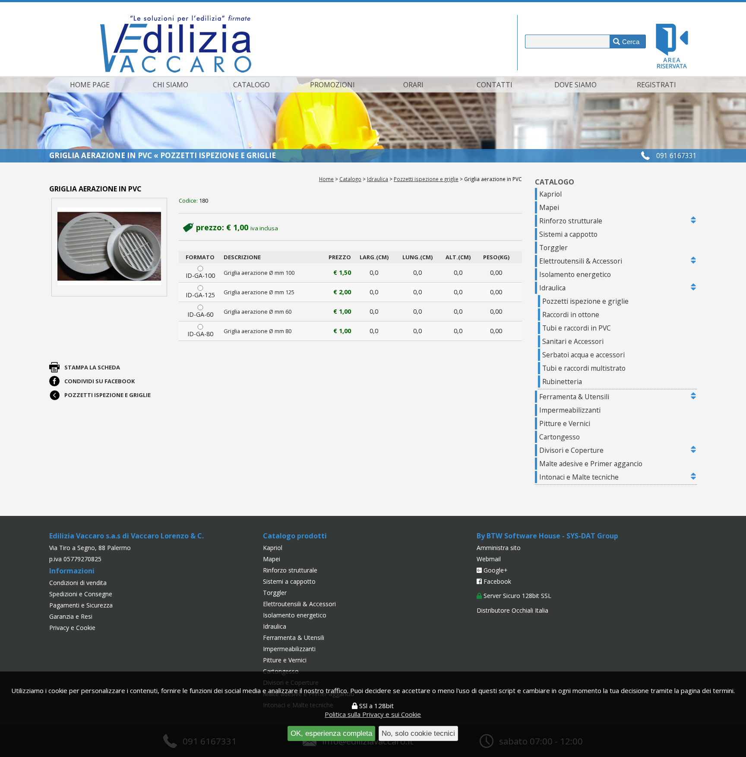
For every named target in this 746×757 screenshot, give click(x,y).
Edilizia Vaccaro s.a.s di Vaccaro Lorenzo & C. (126, 536)
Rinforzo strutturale (570, 221)
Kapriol (550, 194)
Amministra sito (499, 548)
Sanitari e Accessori (573, 341)
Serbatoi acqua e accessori (583, 354)
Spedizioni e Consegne (80, 594)
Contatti (494, 84)
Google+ (495, 570)
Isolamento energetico (575, 274)
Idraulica (377, 178)
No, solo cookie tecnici (418, 733)
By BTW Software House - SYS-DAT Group (547, 536)
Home (326, 178)
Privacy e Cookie (72, 627)
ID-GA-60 (200, 314)
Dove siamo (575, 84)
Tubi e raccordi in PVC (576, 328)
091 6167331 (676, 155)
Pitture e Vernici (564, 423)
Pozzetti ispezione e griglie (426, 178)
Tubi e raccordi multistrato (584, 368)
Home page (90, 84)
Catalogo (251, 84)
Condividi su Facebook (99, 381)
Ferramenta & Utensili (574, 396)
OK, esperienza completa (331, 733)
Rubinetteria (562, 381)
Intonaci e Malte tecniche (579, 477)
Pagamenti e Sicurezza (81, 605)
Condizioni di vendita (78, 583)
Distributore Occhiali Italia (512, 610)
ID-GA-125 (200, 295)
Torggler (553, 247)
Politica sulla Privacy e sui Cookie (373, 714)
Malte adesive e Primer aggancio (590, 463)
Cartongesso (559, 437)
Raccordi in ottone (570, 314)
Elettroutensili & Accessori (580, 261)
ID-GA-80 (200, 334)
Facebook (496, 581)
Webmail (489, 559)
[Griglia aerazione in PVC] (109, 247)
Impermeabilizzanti (570, 410)
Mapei (549, 207)
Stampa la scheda (92, 367)
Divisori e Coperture (571, 450)
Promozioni (332, 84)
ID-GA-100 (200, 275)
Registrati (656, 84)
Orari (413, 84)
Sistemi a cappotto (568, 234)
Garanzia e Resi (70, 616)
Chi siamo (170, 84)
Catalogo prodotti (295, 536)
